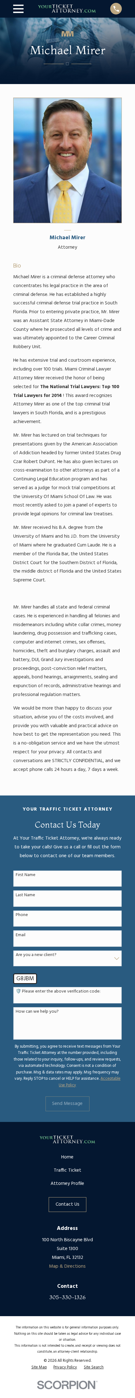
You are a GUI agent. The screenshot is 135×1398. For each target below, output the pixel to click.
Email (20, 935)
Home (67, 1157)
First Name (25, 875)
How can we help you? (37, 1012)
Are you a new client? (36, 955)
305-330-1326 (67, 1297)
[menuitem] (39, 1367)
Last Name (25, 895)
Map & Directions (67, 1266)
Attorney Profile (67, 1183)
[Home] (67, 8)
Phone (22, 915)
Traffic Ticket (67, 1170)
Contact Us (67, 1204)
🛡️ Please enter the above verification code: (58, 991)
